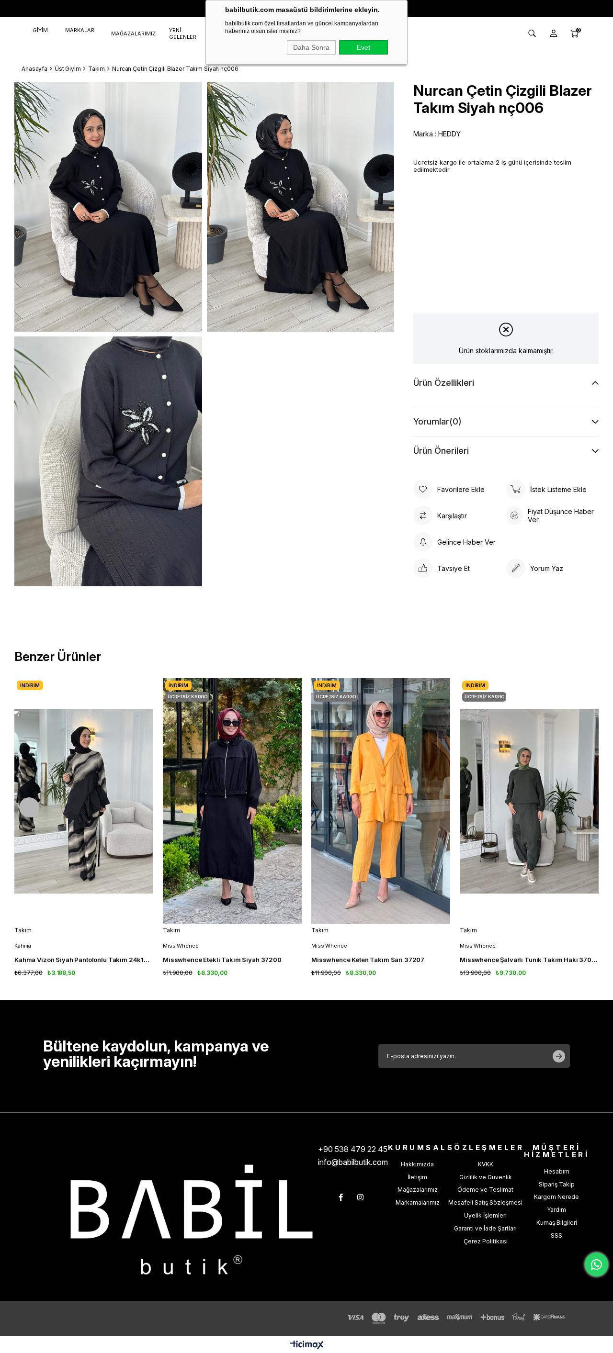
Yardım (556, 1209)
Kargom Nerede (556, 1196)
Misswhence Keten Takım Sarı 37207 (367, 959)
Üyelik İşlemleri (485, 1215)
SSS (556, 1235)
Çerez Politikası (486, 1241)
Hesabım (556, 1171)
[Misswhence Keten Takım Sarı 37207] (380, 801)
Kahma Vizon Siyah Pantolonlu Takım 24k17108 (83, 959)
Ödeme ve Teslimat (485, 1189)
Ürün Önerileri (441, 451)
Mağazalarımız (417, 1189)
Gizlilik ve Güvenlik (485, 1177)
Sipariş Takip (557, 1184)
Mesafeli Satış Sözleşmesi (485, 1202)
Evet (363, 47)
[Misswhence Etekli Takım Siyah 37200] (232, 801)
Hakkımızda (417, 1164)
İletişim (417, 1177)
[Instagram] (360, 1197)
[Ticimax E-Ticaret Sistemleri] (307, 1346)
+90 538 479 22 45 (352, 1149)
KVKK (485, 1164)
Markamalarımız (418, 1202)
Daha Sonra (311, 47)
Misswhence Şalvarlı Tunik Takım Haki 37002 (529, 959)
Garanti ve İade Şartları (485, 1228)
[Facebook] (341, 1197)
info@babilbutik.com (353, 1162)
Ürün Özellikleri (443, 383)
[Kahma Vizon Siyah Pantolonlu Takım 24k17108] (83, 801)
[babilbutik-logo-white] (191, 1219)
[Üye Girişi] (553, 33)
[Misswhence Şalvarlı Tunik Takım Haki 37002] (529, 801)
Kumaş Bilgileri (556, 1222)
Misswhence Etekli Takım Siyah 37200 (222, 959)
